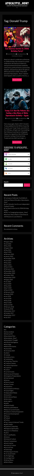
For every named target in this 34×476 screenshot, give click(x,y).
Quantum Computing (11, 426)
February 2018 (9, 307)
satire (7, 433)
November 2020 (10, 273)
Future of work (9, 382)
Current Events (9, 372)
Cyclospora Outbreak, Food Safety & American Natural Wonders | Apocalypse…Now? (17, 200)
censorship (8, 348)
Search (6, 182)
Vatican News (9, 460)
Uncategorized (9, 458)
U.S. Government (10, 454)
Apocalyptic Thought (11, 340)
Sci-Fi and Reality (10, 435)
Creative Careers (10, 363)
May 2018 (8, 300)
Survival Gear (9, 447)
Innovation (8, 395)
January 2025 (9, 256)
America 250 (9, 334)
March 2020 (8, 290)
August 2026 (9, 242)
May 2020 (8, 286)
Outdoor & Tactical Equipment (14, 412)
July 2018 (8, 296)
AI (5, 330)
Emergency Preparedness (13, 376)
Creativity (8, 367)
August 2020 (9, 279)
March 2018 (8, 305)
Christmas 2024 (10, 351)
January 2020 (9, 294)
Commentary (9, 359)
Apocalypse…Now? (17, 3)
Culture (7, 369)
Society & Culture (10, 445)
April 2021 (8, 265)
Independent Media (11, 393)
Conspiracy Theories (11, 361)
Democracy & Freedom (12, 374)
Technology (8, 449)
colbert (7, 353)
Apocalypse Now (10, 336)
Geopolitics (8, 386)
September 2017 (10, 315)
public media (9, 424)
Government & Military (12, 388)
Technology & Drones (11, 452)
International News (11, 397)
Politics (7, 420)
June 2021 (8, 260)
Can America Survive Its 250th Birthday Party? (17, 49)
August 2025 (9, 248)
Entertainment (9, 378)
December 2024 (10, 258)
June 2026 (8, 244)
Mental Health (9, 405)
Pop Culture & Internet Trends (14, 422)
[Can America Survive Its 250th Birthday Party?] (17, 37)
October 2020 (9, 275)
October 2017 (9, 313)
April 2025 (8, 252)
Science (7, 437)
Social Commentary (11, 441)
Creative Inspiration (11, 365)
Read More (17, 80)
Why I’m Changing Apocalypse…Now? (16, 212)
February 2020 (9, 292)
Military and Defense (11, 407)
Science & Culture (10, 439)
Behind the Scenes (10, 346)
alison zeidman (9, 332)
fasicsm (7, 380)
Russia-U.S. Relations (11, 431)
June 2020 (8, 284)
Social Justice (9, 443)
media (7, 403)
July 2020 (8, 281)
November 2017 (10, 311)
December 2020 (10, 271)
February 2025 (9, 254)
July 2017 (8, 317)
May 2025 (8, 250)
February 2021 (9, 269)
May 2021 (8, 263)
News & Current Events (12, 409)
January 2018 (9, 309)
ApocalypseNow (21, 54)
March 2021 (8, 267)
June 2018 (8, 298)
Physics (7, 416)
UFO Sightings (9, 456)
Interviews (8, 399)
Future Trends (9, 384)
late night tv (8, 401)
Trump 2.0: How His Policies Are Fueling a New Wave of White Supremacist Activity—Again (17, 113)
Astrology (8, 344)
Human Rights (9, 391)
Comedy (7, 355)
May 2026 (8, 246)
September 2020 (10, 277)
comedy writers (9, 357)
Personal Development (12, 414)
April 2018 (8, 302)
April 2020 (8, 288)
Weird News (9, 462)
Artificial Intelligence (11, 342)
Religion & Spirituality (12, 428)
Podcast (7, 418)
